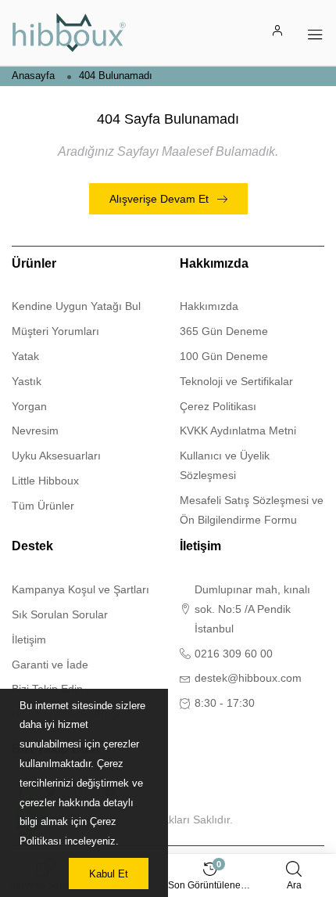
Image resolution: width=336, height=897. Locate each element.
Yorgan (29, 406)
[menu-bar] (315, 32)
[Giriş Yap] (277, 32)
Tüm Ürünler (43, 505)
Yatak (25, 356)
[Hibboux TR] (69, 32)
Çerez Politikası (218, 406)
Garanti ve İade (50, 664)
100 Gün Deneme (224, 356)
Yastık (26, 381)
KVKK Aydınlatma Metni (238, 430)
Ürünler (34, 263)
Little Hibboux (45, 480)
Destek (32, 546)
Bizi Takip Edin (55, 748)
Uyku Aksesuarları (56, 455)
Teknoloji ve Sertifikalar (236, 381)
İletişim (29, 639)
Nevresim (35, 430)
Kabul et (108, 874)
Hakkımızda (214, 263)
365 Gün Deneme (224, 331)
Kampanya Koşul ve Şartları (80, 589)
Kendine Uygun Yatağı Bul (76, 306)
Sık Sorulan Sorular (60, 614)
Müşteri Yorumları (55, 331)
